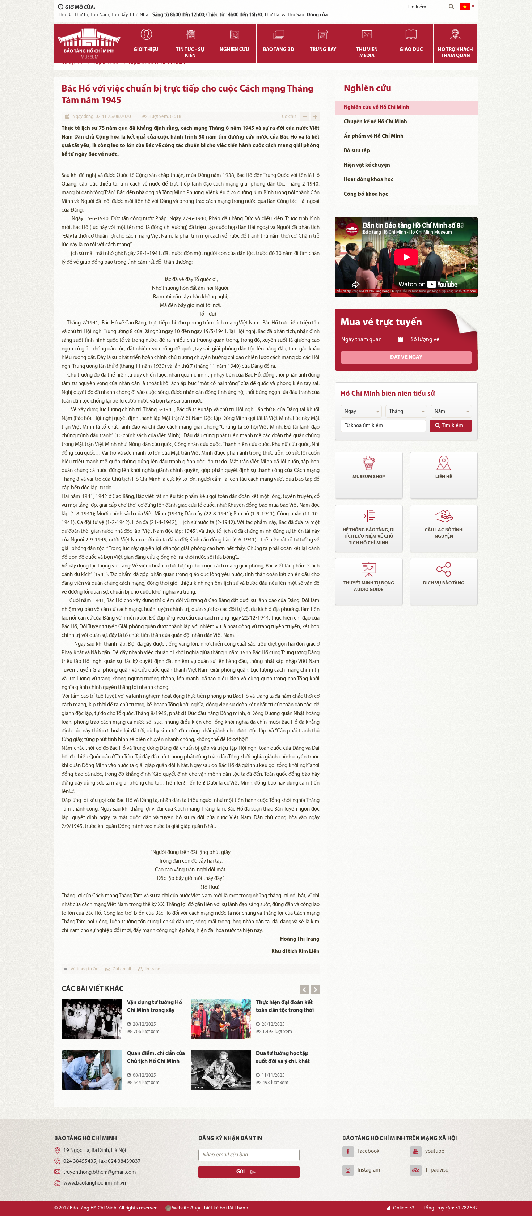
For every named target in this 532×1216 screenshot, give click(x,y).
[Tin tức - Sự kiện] (190, 34)
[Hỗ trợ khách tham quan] (455, 34)
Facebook (368, 1151)
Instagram (369, 1170)
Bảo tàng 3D (278, 49)
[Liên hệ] (444, 463)
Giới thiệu (146, 49)
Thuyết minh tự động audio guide (368, 586)
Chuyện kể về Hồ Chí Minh (375, 122)
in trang (152, 969)
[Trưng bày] (323, 34)
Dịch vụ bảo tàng (443, 583)
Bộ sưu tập (357, 151)
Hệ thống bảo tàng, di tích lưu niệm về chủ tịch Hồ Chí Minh (369, 536)
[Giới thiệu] (146, 34)
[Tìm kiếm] (451, 7)
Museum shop (368, 477)
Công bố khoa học (366, 194)
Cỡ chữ (289, 116)
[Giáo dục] (411, 34)
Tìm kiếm (452, 426)
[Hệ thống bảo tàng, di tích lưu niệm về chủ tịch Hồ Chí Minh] (369, 516)
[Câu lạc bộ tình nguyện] (444, 516)
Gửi (240, 1172)
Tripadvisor (437, 1170)
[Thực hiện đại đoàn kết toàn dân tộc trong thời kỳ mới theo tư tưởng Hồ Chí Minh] (221, 1019)
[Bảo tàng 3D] (278, 34)
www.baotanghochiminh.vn (94, 1183)
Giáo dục (411, 49)
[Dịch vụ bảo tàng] (444, 569)
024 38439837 (124, 1161)
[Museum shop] (369, 463)
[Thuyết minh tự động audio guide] (369, 569)
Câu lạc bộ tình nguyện (444, 533)
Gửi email (122, 969)
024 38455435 (79, 1161)
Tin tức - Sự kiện (190, 53)
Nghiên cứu (234, 49)
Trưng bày (323, 49)
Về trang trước (84, 969)
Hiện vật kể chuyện (367, 165)
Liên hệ (443, 477)
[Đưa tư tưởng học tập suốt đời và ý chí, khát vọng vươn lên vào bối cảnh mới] (221, 1070)
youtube (434, 1151)
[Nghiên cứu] (234, 34)
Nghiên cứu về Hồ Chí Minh (376, 107)
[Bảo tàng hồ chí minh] (89, 43)
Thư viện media (367, 53)
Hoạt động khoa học (368, 180)
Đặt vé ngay (406, 357)
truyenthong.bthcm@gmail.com (99, 1172)
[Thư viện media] (367, 34)
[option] (191, 1049)
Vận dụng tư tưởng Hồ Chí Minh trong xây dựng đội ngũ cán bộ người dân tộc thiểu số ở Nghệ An (154, 1007)
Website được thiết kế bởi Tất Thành (209, 1208)
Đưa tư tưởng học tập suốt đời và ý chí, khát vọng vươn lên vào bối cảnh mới (283, 1058)
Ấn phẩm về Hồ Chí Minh (374, 136)
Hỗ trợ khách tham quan (455, 53)
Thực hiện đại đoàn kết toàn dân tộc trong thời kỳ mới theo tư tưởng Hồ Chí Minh (285, 1007)
